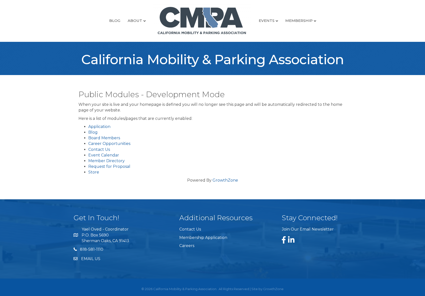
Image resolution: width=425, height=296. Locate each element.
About (135, 20)
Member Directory (106, 160)
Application (99, 126)
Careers (186, 245)
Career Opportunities (109, 143)
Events (266, 20)
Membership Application (203, 237)
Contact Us (99, 149)
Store (93, 172)
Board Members (104, 138)
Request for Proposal (109, 166)
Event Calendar (103, 155)
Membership (299, 20)
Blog (114, 20)
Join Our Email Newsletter (308, 229)
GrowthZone (225, 180)
